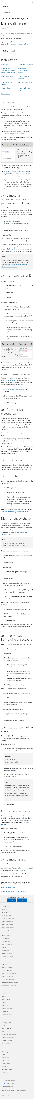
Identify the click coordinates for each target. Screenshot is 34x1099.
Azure (3, 1025)
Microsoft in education (7, 967)
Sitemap (4, 1090)
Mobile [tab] (13, 51)
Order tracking (5, 950)
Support (4, 6)
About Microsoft (5, 1057)
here (25, 870)
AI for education (5, 988)
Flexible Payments (6, 959)
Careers (4, 1054)
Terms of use (23, 1090)
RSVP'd (15, 418)
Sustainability (5, 1075)
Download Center (6, 941)
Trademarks (4, 1093)
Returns (4, 947)
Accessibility (5, 1072)
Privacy (17, 1090)
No (22, 900)
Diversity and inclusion (7, 1069)
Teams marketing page (8, 380)
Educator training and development (10, 982)
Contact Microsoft (11, 1090)
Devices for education (7, 970)
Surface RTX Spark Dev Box (8, 918)
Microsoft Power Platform (7, 1008)
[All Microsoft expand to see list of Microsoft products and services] (2, 2)
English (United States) (10, 1080)
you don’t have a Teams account (15, 171)
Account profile (5, 938)
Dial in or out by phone (25, 64)
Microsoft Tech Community (8, 1037)
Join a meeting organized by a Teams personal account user (8, 70)
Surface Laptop (5, 912)
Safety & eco (11, 1093)
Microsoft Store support (7, 944)
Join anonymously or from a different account (24, 70)
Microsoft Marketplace (7, 1040)
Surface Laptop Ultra (6, 915)
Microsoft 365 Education (7, 976)
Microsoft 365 (5, 1005)
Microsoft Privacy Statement (18, 249)
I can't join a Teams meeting (18, 44)
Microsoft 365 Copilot (7, 1014)
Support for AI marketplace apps (9, 1034)
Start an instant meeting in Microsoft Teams (14, 512)
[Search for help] (6, 2)
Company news (5, 1060)
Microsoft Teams (6, 1011)
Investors (4, 1066)
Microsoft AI (5, 996)
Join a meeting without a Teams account (13, 891)
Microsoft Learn (5, 1031)
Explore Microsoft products (8, 927)
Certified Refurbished (7, 953)
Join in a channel (6, 88)
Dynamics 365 (5, 1002)
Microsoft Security (6, 999)
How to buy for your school (8, 979)
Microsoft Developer (6, 1028)
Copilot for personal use (7, 924)
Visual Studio (5, 1046)
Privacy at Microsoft (6, 1063)
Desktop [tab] (5, 51)
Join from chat (5, 94)
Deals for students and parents (9, 985)
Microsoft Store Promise (7, 956)
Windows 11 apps (6, 930)
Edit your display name (25, 82)
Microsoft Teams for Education (9, 973)
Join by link (4, 64)
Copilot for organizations (7, 921)
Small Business (5, 1017)
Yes (12, 900)
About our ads (24, 1093)
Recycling (17, 1093)
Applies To (5, 28)
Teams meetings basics (8, 888)
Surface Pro (4, 909)
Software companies (6, 1043)
